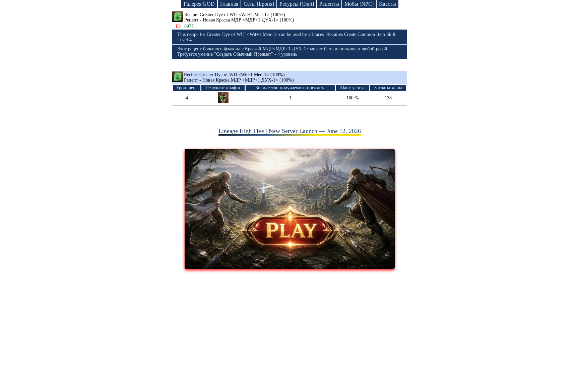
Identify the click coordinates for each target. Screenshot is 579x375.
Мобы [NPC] (359, 4)
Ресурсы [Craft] (296, 4)
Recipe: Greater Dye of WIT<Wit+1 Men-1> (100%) (239, 77)
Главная (229, 4)
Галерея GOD (199, 4)
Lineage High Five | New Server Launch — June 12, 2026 (289, 131)
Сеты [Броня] (259, 4)
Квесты (387, 4)
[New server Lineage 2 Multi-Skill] (290, 267)
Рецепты (329, 4)
